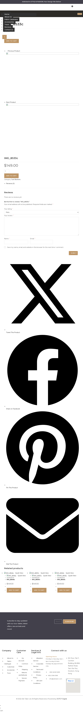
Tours (7, 24)
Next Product (11, 102)
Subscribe (69, 621)
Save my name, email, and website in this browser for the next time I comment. (35, 247)
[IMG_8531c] (42, 77)
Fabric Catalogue (11, 19)
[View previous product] (6, 51)
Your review (9, 215)
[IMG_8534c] (42, 128)
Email (32, 239)
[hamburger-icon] (79, 14)
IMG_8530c (36, 579)
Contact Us (9, 30)
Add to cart (11, 175)
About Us (8, 17)
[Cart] (72, 7)
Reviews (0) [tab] (10, 183)
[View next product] (16, 102)
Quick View (19, 573)
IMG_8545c (61, 579)
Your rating (8, 209)
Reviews (8, 27)
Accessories (9, 22)
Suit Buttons (15, 179)
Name (7, 239)
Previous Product (14, 51)
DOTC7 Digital (62, 699)
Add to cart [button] (14, 590)
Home (7, 14)
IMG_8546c (11, 579)
